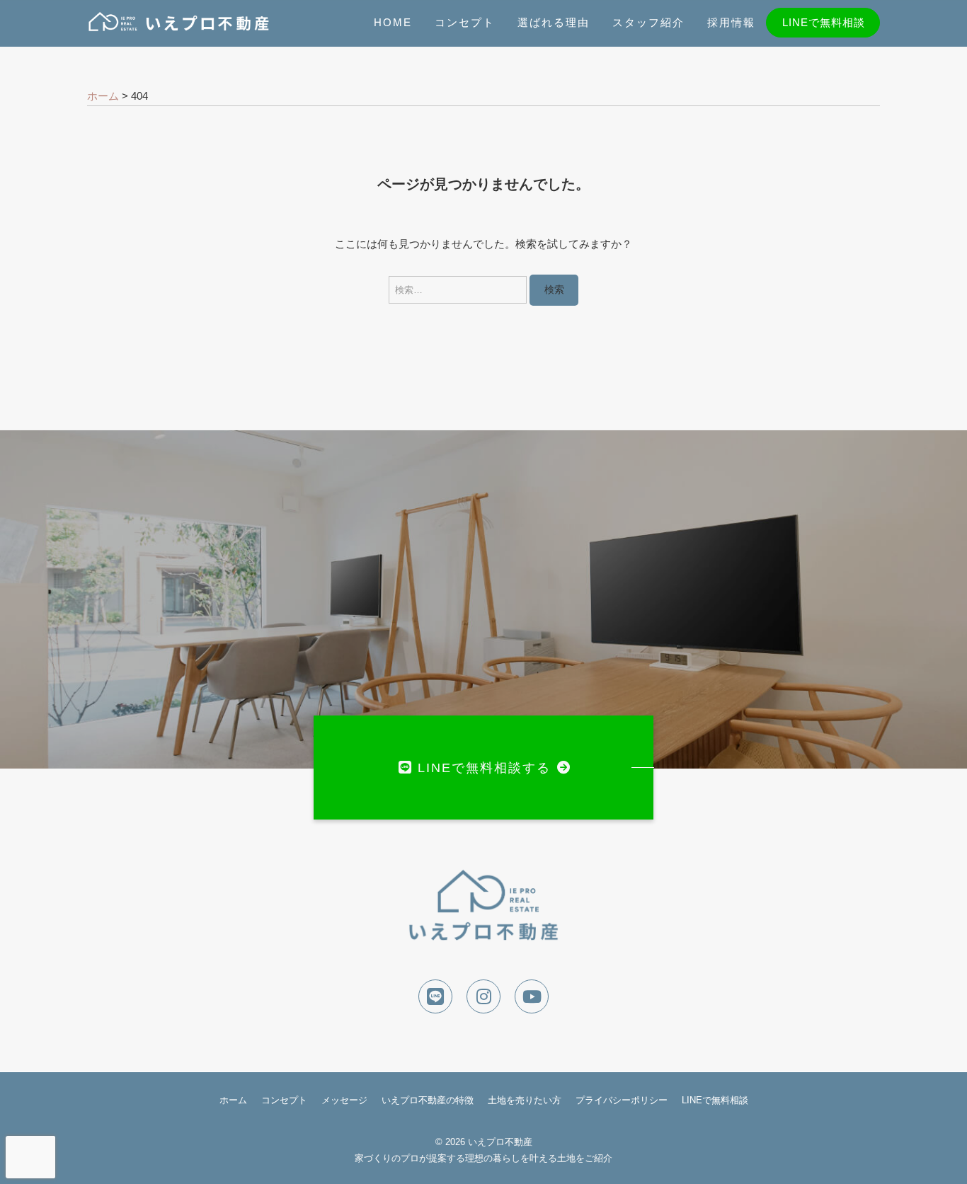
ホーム (233, 1100)
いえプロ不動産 (500, 1142)
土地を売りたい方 (524, 1100)
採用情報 (731, 22)
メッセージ (344, 1100)
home (393, 22)
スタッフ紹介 (648, 22)
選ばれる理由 (553, 22)
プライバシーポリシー (622, 1100)
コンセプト (465, 22)
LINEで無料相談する (484, 768)
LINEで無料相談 (823, 22)
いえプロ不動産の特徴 (428, 1100)
